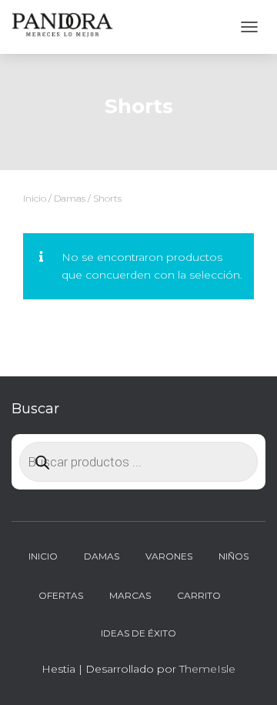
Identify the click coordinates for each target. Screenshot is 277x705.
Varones (168, 556)
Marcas (130, 595)
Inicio (34, 198)
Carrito (199, 595)
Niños (234, 556)
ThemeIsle (207, 669)
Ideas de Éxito (138, 633)
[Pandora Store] (69, 27)
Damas (69, 198)
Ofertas (60, 595)
